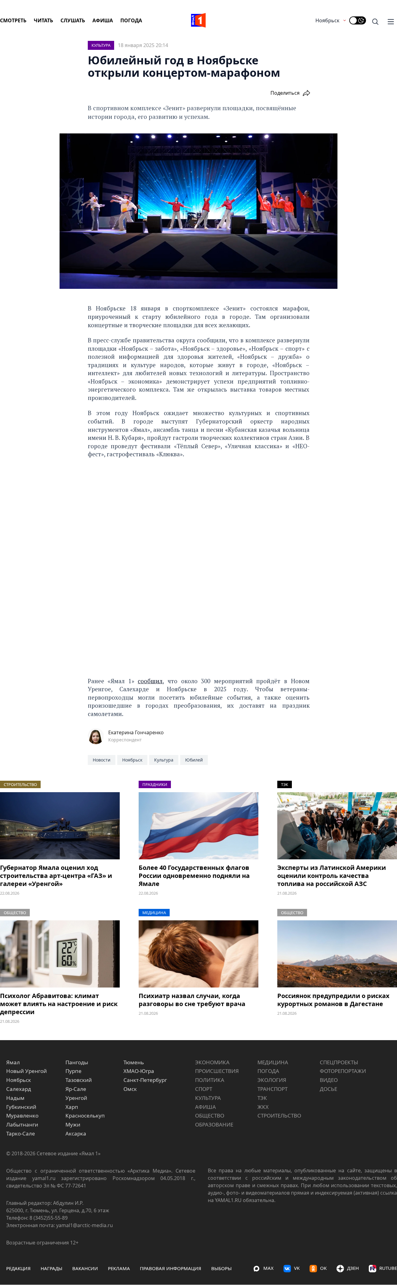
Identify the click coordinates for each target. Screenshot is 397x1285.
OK (323, 1268)
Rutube (388, 1268)
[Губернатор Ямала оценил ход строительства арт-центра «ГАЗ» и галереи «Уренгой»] (60, 825)
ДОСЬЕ (328, 1088)
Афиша (102, 20)
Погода (131, 20)
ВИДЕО (329, 1079)
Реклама (119, 1268)
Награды (51, 1268)
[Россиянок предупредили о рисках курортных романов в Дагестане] (337, 954)
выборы (221, 1268)
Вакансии (85, 1268)
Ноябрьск (327, 20)
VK (297, 1268)
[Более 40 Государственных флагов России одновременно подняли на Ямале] (198, 825)
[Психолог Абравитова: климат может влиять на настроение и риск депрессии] (60, 954)
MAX (268, 1268)
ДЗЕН (353, 1268)
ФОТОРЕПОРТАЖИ (343, 1070)
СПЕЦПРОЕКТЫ (339, 1062)
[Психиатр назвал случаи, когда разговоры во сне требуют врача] (198, 954)
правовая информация (170, 1268)
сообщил (150, 681)
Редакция (18, 1268)
